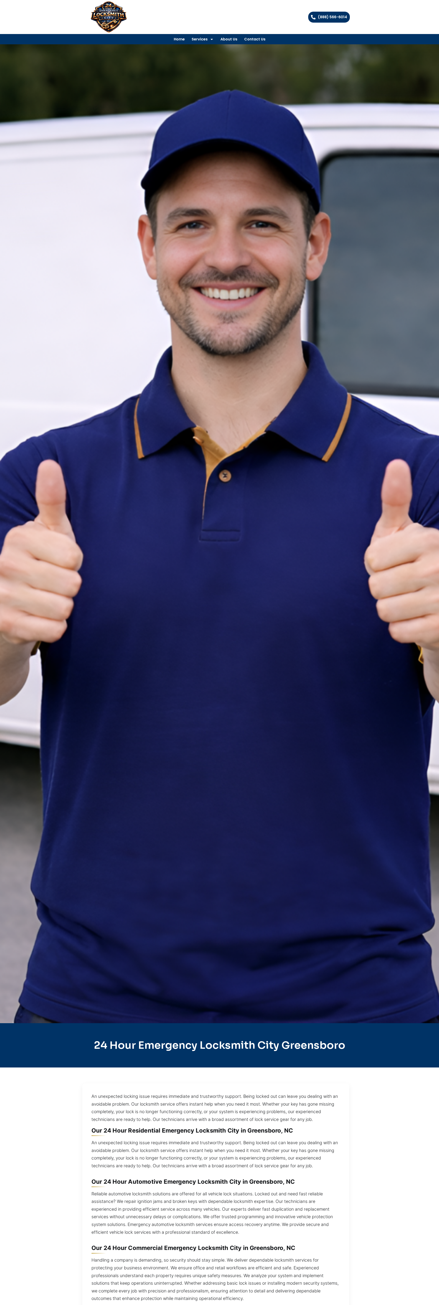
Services (200, 39)
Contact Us (254, 39)
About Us (228, 39)
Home (179, 39)
